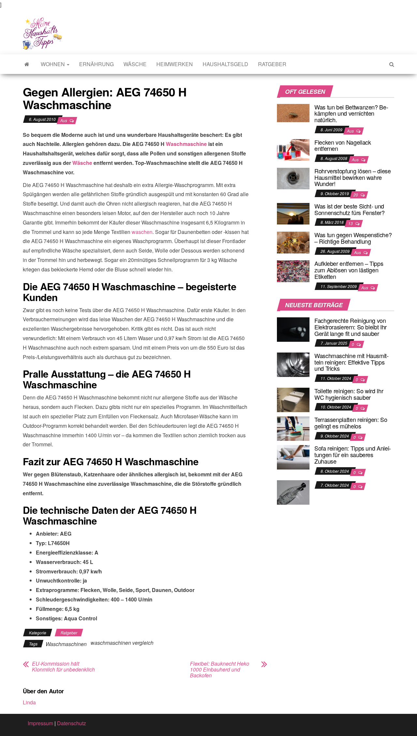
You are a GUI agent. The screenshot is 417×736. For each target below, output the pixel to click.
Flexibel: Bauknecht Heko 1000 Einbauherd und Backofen (219, 669)
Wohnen (53, 64)
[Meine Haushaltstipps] (27, 64)
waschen (142, 232)
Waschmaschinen (66, 644)
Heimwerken (174, 64)
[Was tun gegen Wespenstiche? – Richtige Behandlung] (293, 241)
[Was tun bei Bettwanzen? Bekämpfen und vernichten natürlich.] (293, 112)
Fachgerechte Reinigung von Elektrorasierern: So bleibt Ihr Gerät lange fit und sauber (350, 327)
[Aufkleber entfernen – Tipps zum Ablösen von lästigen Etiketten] (293, 270)
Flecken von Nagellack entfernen (342, 145)
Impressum (40, 723)
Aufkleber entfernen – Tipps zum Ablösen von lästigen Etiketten (348, 270)
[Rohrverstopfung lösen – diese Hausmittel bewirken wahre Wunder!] (293, 177)
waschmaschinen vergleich (122, 642)
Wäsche (135, 64)
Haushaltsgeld (225, 64)
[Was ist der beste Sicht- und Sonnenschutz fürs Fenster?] (293, 213)
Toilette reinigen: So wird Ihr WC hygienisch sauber (348, 393)
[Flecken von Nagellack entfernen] (293, 149)
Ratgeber (272, 64)
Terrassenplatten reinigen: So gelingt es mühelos (350, 422)
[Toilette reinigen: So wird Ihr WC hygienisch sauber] (293, 399)
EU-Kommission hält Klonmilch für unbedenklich (63, 666)
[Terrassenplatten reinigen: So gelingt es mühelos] (293, 428)
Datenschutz (71, 723)
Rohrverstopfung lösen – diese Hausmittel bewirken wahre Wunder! (352, 177)
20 (356, 194)
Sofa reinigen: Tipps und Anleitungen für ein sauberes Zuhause (352, 454)
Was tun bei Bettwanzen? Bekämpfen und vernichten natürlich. (351, 113)
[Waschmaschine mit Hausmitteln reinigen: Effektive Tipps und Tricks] (293, 364)
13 (351, 223)
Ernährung (96, 64)
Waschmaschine (186, 144)
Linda (29, 702)
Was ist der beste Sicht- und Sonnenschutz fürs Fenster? (349, 209)
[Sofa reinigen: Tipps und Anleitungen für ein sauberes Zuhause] (293, 456)
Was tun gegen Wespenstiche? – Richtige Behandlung (353, 237)
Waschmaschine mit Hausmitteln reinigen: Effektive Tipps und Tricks (351, 362)
